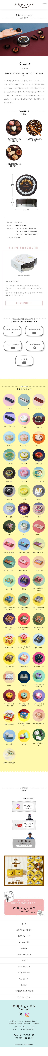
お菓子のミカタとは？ (24, 930)
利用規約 (24, 985)
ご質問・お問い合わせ (13, 331)
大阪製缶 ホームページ (24, 840)
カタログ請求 (35, 331)
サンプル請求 (13, 346)
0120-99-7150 (27, 1027)
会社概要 (24, 948)
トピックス (24, 960)
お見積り (35, 346)
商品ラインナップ (24, 936)
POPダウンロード (24, 973)
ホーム (24, 924)
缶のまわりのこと (24, 966)
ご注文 (24, 361)
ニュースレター (24, 979)
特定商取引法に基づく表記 (24, 991)
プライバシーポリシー (24, 997)
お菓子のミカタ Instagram (24, 803)
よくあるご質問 (24, 942)
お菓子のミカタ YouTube (24, 822)
